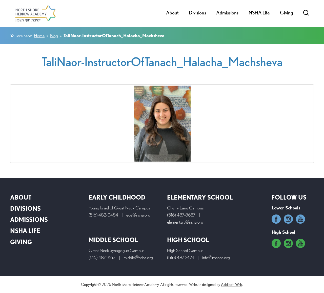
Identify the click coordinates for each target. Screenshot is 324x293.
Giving (286, 13)
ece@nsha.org (138, 215)
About (172, 13)
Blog (54, 35)
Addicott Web (231, 284)
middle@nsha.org (138, 257)
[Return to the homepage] (35, 13)
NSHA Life (259, 13)
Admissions (227, 13)
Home (39, 35)
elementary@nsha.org (185, 222)
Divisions (197, 13)
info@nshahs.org (216, 257)
